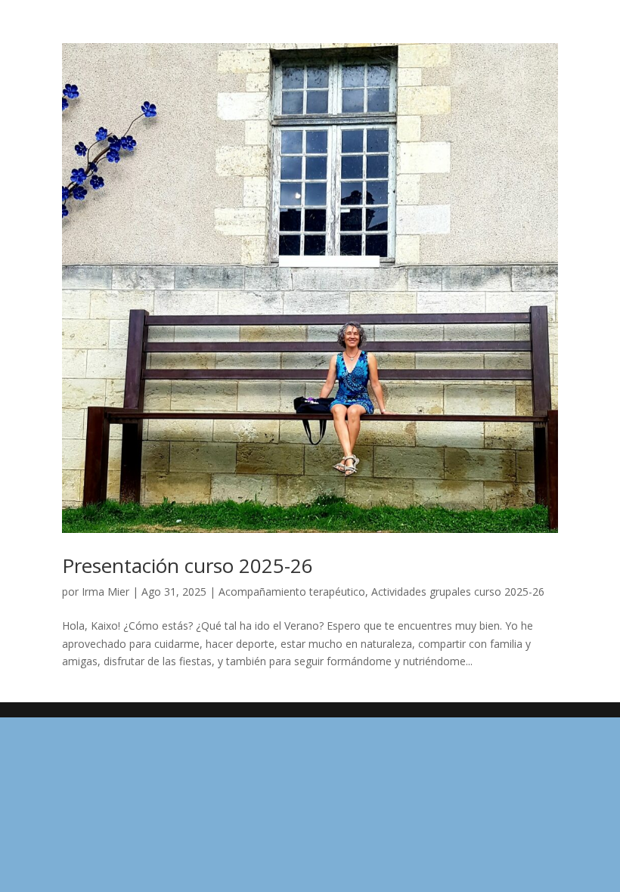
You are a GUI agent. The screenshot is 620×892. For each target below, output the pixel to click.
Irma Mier (105, 591)
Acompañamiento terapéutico (292, 591)
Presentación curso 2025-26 (187, 565)
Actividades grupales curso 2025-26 (457, 591)
